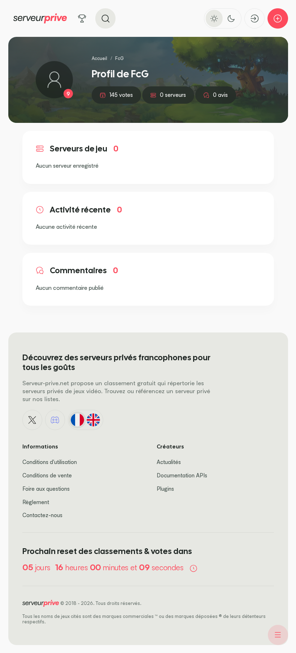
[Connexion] (254, 18)
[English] (93, 420)
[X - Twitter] (32, 420)
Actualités (169, 462)
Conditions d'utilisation (49, 462)
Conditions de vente (47, 475)
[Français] (77, 420)
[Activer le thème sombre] (231, 18)
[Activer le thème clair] (214, 18)
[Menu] (278, 635)
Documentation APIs (182, 475)
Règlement (35, 502)
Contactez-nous (42, 515)
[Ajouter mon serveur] (277, 18)
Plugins (165, 488)
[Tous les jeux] (82, 18)
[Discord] (55, 420)
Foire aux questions (46, 488)
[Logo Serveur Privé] (40, 18)
